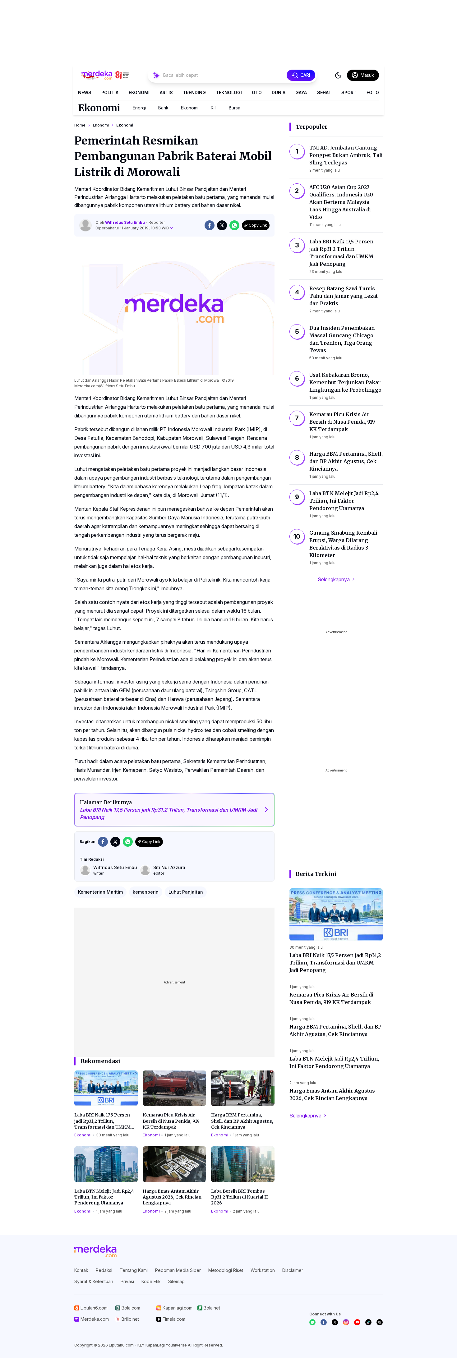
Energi (139, 107)
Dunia (278, 92)
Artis (166, 92)
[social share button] (210, 225)
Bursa (234, 107)
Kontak (81, 1270)
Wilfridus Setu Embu (125, 222)
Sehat (324, 92)
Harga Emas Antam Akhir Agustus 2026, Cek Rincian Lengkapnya (172, 1197)
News (84, 92)
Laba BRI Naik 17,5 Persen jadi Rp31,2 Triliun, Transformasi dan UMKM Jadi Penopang (102, 1121)
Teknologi (229, 92)
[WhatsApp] (312, 1322)
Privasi (127, 1281)
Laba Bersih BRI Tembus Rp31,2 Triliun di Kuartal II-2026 (240, 1197)
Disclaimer (292, 1270)
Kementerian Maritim (100, 892)
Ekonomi (139, 92)
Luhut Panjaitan (185, 892)
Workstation (263, 1270)
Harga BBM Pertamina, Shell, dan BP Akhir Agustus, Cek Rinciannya (242, 1121)
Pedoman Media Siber (178, 1270)
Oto (257, 92)
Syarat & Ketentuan (93, 1281)
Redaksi (104, 1270)
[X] (335, 1322)
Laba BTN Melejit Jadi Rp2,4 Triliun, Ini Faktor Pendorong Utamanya (104, 1197)
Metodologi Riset (225, 1270)
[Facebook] (324, 1322)
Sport (349, 92)
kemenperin (146, 892)
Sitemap (176, 1281)
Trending (194, 92)
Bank (163, 107)
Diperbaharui (132, 228)
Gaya (301, 92)
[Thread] (379, 1322)
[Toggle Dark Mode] (338, 75)
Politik (110, 92)
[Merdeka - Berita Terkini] (105, 75)
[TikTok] (368, 1322)
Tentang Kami (134, 1270)
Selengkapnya (334, 579)
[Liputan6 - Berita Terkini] (95, 1251)
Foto (373, 92)
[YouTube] (357, 1322)
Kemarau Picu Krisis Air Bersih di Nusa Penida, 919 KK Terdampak (171, 1121)
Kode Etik (151, 1281)
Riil (213, 107)
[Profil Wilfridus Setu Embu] (85, 225)
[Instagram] (346, 1322)
